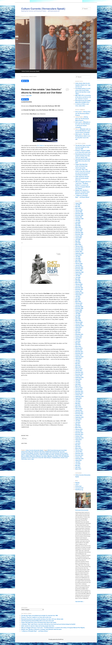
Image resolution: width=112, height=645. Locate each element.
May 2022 (77, 279)
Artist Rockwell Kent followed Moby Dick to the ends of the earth (82, 160)
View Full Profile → (79, 601)
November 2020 (79, 308)
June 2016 (77, 382)
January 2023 (78, 265)
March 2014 (78, 427)
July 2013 (77, 441)
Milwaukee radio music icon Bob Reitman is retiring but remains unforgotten (83, 130)
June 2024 (77, 239)
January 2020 (78, 324)
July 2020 (77, 313)
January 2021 (78, 305)
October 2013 (78, 436)
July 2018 (77, 339)
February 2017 (78, 369)
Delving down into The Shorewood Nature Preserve (82, 113)
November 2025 (79, 215)
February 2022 (78, 284)
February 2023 (78, 263)
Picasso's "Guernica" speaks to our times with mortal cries (36, 617)
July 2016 (77, 381)
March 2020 (78, 320)
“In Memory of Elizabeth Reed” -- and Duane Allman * (34, 631)
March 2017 (78, 367)
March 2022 (78, 282)
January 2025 (78, 230)
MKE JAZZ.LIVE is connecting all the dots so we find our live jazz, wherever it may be (83, 97)
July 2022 (77, 275)
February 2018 (78, 348)
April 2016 (77, 384)
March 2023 (78, 262)
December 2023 (79, 248)
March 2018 (78, 346)
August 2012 (78, 460)
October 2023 (78, 251)
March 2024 (78, 244)
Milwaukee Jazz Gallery (41, 456)
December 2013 (79, 432)
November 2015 (79, 393)
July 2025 (77, 220)
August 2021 (78, 294)
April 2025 (77, 225)
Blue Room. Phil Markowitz (46, 451)
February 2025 (78, 229)
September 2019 (79, 325)
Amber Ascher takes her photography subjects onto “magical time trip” (83, 84)
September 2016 (79, 377)
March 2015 (78, 407)
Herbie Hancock (35, 454)
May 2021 (77, 300)
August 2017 (78, 358)
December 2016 (79, 372)
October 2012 (78, 457)
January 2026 (78, 212)
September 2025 (79, 218)
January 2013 (78, 451)
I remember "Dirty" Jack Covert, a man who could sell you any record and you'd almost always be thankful (48, 624)
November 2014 (79, 413)
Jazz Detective (58, 454)
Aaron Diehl (64, 450)
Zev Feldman (40, 145)
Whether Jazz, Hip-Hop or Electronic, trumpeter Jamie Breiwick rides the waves (82, 191)
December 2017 (79, 351)
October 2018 (78, 336)
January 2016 (78, 389)
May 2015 (77, 403)
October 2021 (78, 291)
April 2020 (77, 319)
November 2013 (79, 434)
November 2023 (79, 250)
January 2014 (78, 431)
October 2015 (78, 394)
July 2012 (77, 462)
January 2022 (78, 286)
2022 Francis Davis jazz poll (54, 450)
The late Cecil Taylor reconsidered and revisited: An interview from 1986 (83, 147)
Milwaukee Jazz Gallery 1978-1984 (56, 456)
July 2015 (77, 400)
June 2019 (77, 329)
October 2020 (78, 310)
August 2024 (78, 237)
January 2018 (78, 350)
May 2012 (77, 465)
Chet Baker (36, 453)
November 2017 (79, 353)
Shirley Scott (35, 457)
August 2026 (78, 203)
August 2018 (78, 338)
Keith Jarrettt (65, 454)
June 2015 (77, 401)
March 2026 (78, 208)
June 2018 (77, 341)
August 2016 (78, 379)
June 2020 (77, 315)
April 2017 (77, 365)
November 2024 (79, 234)
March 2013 (78, 448)
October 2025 (78, 217)
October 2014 (78, 415)
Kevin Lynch (78, 111)
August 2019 (78, 327)
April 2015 (77, 405)
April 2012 (77, 467)
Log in (77, 484)
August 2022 (78, 274)
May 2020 (77, 317)
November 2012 (79, 455)
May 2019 (77, 331)
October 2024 (78, 236)
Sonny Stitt (40, 457)
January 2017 (78, 370)
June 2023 (77, 258)
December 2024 (79, 232)
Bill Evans (36, 451)
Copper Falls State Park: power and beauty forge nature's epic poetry (81, 165)
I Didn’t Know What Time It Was (47, 454)
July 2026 (77, 205)
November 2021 (79, 289)
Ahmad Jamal (24, 451)
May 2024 (77, 241)
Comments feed (79, 488)
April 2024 (77, 243)
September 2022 (79, 272)
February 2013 (78, 450)
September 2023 (79, 253)
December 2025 (79, 213)
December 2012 (79, 453)
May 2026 (77, 206)
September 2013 (79, 438)
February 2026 (78, 210)
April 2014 (77, 426)
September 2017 (79, 356)
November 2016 (79, 374)
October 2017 (78, 355)
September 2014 (79, 417)
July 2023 (77, 256)
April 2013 (77, 446)
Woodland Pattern (56, 457)
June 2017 (77, 362)
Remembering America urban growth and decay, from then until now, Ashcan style (82, 155)
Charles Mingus (29, 453)
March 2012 (78, 469)
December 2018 (79, 334)
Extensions (28, 454)
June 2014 (77, 422)
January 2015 (78, 410)
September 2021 (79, 293)
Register (77, 482)
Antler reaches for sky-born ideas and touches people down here (82, 178)
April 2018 (77, 344)
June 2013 (77, 443)
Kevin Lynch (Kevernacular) (81, 510)
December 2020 (79, 306)
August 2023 (78, 255)
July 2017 (77, 360)
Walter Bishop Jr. (48, 457)
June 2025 (77, 222)
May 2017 (77, 363)
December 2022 (79, 267)
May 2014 (77, 424)
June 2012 (77, 464)
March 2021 (78, 301)
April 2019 (77, 332)
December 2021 (79, 287)
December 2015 (79, 391)
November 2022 (79, 268)
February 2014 (78, 429)
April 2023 (77, 260)
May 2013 (77, 445)
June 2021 (77, 298)
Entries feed (78, 486)
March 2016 (78, 386)
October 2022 (78, 270)
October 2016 (78, 376)
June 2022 (77, 277)
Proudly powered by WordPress (56, 639)
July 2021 (77, 296)
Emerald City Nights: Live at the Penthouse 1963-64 (52, 453)
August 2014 (78, 419)
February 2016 (78, 388)
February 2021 (78, 303)
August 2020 (78, 312)
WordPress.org (79, 489)
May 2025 (77, 224)
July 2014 (77, 420)
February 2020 (78, 322)
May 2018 (77, 343)
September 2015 (79, 396)
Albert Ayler (31, 451)
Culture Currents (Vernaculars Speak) (43, 8)
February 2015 (78, 408)
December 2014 (79, 412)
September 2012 (79, 458)
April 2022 (77, 281)
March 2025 (78, 227)
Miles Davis (33, 456)
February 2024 (78, 246)
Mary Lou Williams (25, 456)
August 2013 (78, 439)
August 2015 (78, 398)
